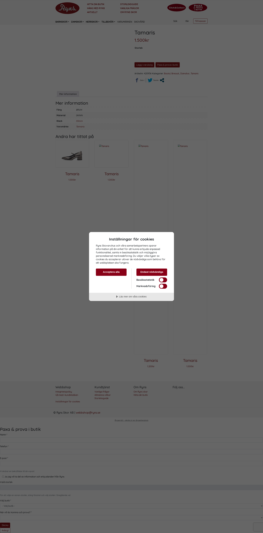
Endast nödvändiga (151, 272)
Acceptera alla (111, 272)
